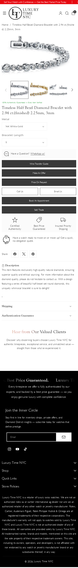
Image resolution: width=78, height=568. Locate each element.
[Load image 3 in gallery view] (58, 90)
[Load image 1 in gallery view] (19, 90)
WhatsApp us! (37, 153)
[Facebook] (15, 254)
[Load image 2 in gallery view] (39, 90)
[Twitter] (24, 254)
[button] (4, 13)
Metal (5, 119)
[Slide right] (72, 90)
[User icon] (61, 13)
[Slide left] (6, 90)
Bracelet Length (13, 135)
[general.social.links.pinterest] (33, 254)
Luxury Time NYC (43, 561)
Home (5, 24)
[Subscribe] (63, 437)
